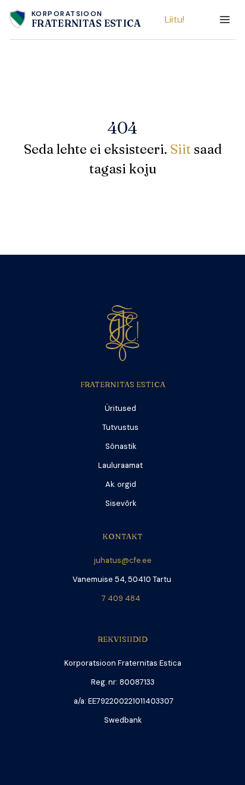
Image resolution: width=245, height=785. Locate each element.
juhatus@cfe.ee (123, 560)
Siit (182, 149)
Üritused (120, 408)
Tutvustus (120, 427)
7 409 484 (123, 598)
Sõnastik (120, 446)
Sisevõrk (120, 503)
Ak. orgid (120, 484)
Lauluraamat (120, 465)
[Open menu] (224, 19)
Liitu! (174, 19)
